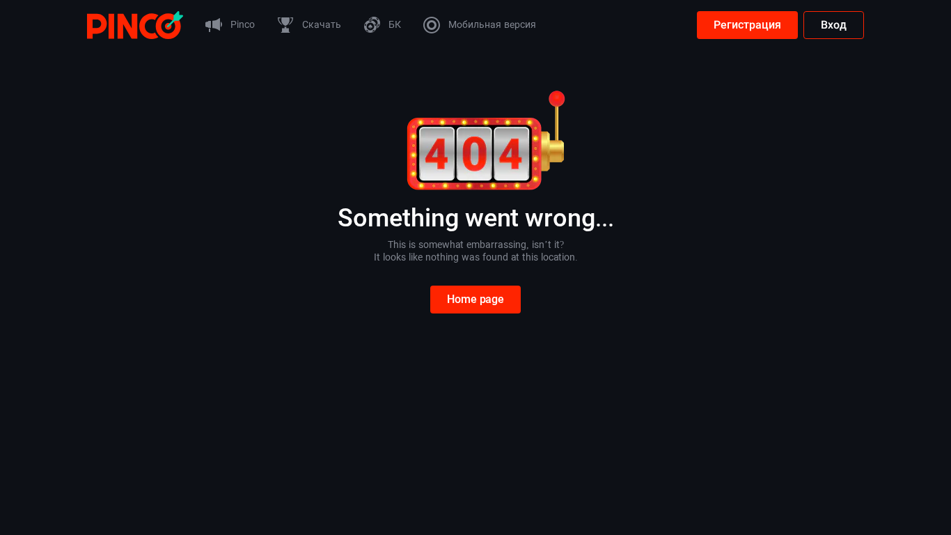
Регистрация (747, 24)
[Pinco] (135, 24)
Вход (834, 24)
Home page (475, 299)
